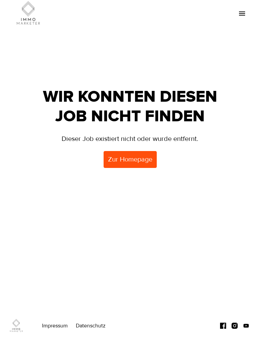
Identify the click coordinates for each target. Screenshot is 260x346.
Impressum (55, 325)
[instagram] (234, 325)
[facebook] (223, 325)
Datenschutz (91, 325)
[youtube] (246, 325)
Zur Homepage (130, 159)
